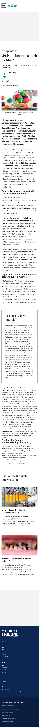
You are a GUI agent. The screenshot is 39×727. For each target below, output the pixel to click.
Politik (3, 649)
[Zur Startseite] (12, 5)
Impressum (5, 684)
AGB (3, 686)
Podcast (4, 654)
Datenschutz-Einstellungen (19, 692)
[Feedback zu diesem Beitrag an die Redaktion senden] (8, 81)
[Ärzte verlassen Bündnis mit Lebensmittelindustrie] (19, 497)
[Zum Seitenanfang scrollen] (35, 723)
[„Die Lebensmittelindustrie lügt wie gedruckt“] (19, 545)
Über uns (4, 665)
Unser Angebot (6, 670)
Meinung (4, 652)
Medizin (4, 645)
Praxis (3, 647)
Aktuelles (4, 642)
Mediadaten (5, 667)
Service (4, 662)
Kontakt (4, 681)
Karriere (4, 672)
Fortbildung (5, 656)
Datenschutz (5, 689)
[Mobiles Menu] (4, 5)
